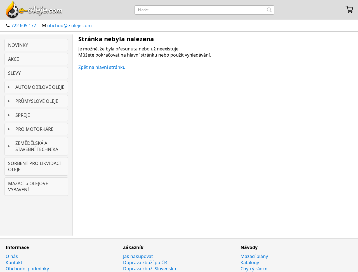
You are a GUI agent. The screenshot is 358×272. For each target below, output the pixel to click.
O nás (12, 256)
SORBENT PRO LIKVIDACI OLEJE (34, 166)
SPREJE (22, 115)
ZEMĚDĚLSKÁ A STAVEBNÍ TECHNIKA (36, 146)
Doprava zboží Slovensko (149, 269)
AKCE (13, 59)
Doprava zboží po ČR (145, 262)
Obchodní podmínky (27, 269)
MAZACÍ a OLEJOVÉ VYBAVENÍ (28, 186)
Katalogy (250, 262)
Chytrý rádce (254, 269)
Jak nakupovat (138, 256)
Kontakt (14, 262)
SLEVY (14, 73)
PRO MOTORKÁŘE (34, 129)
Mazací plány (254, 256)
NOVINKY (18, 45)
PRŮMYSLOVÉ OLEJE (36, 101)
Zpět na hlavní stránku (102, 67)
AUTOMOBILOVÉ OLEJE (39, 87)
